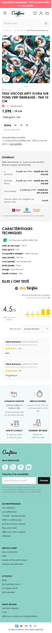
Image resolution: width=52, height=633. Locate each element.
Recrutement (8, 592)
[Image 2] (27, 86)
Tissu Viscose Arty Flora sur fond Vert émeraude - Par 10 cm (38, 30)
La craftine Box (9, 512)
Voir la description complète (13, 137)
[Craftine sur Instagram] (13, 467)
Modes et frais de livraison (14, 560)
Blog (4, 580)
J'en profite (27, 5)
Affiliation (6, 536)
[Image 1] (24, 86)
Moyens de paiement (12, 564)
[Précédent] (5, 59)
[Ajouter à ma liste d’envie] (6, 78)
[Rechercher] (46, 23)
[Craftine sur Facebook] (5, 467)
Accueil (5, 30)
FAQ (4, 556)
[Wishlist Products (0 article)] (35, 13)
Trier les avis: (15, 329)
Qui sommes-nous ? (11, 584)
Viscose (20, 30)
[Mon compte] (41, 13)
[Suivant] (46, 59)
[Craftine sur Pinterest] (21, 467)
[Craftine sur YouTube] (28, 467)
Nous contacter (9, 552)
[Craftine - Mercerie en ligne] (18, 13)
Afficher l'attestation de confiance (36, 295)
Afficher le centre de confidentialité (19, 616)
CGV (4, 612)
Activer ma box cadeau (14, 524)
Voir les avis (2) (17, 106)
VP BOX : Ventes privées (13, 516)
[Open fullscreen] (26, 59)
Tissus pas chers (9, 528)
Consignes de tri (10, 588)
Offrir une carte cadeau (14, 532)
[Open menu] (5, 13)
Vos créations (8, 508)
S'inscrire (44, 480)
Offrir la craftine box (12, 520)
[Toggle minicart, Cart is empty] (47, 13)
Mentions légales (10, 608)
